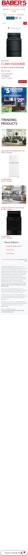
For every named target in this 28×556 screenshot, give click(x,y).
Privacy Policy (10, 253)
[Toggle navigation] (5, 14)
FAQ (3, 259)
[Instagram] (20, 18)
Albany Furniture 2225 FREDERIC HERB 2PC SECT (13, 151)
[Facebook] (16, 18)
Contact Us (11, 15)
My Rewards (20, 15)
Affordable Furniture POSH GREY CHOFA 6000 (12, 207)
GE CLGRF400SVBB (5, 236)
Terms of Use (10, 250)
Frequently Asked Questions (14, 246)
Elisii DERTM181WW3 (6, 179)
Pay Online (10, 18)
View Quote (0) (14, 28)
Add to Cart (22, 81)
